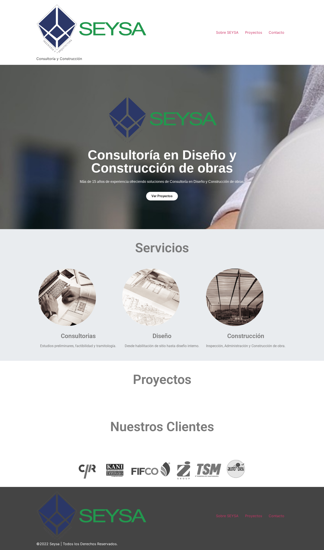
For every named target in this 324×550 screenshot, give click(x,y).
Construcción (245, 336)
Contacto (276, 32)
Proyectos (253, 32)
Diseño (162, 336)
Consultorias (78, 336)
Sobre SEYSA (227, 32)
